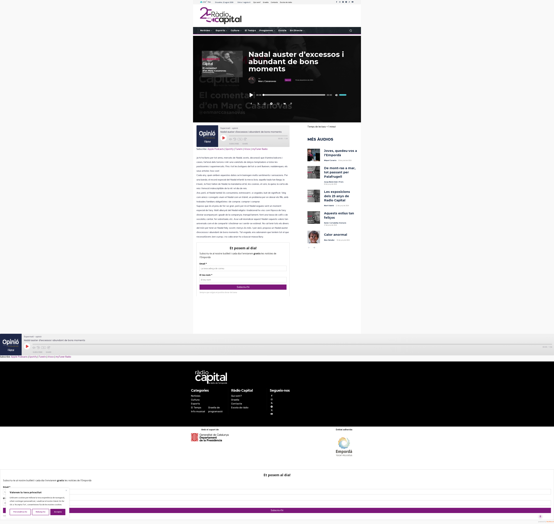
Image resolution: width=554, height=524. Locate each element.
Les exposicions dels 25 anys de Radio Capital (337, 196)
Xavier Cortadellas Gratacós (335, 223)
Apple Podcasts (215, 149)
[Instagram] (339, 2)
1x (240, 139)
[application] (297, 95)
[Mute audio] (230, 139)
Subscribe (234, 143)
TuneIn (238, 149)
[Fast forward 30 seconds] (245, 139)
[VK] (284, 104)
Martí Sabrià (329, 205)
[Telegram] (346, 2)
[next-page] (314, 248)
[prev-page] (309, 248)
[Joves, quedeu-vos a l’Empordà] (313, 155)
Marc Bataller (329, 240)
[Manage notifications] (540, 516)
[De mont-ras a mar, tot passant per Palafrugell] (313, 172)
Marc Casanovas (267, 81)
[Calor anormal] (313, 237)
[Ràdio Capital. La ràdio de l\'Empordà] (220, 15)
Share (245, 143)
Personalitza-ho (20, 512)
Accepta (58, 512)
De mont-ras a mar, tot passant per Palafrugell (339, 172)
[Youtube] (352, 2)
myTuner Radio (260, 149)
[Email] (278, 104)
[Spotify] (343, 2)
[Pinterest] (291, 104)
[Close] (66, 490)
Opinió (288, 80)
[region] (37, 503)
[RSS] (271, 403)
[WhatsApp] (264, 104)
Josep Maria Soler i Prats (334, 182)
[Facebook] (336, 2)
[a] (247, 377)
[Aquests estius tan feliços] (313, 217)
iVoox (247, 149)
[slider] (342, 95)
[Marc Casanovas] (253, 80)
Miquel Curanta (330, 160)
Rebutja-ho (40, 512)
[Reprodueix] (251, 95)
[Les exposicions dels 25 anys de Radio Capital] (313, 196)
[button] (350, 30)
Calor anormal (335, 234)
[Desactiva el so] (336, 95)
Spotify (229, 149)
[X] (258, 104)
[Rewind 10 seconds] (234, 139)
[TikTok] (349, 2)
